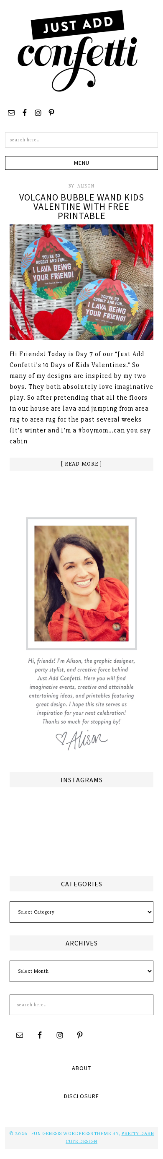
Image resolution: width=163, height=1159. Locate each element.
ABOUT (81, 1068)
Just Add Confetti (78, 50)
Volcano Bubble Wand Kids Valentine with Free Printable (81, 206)
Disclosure (81, 1096)
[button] (81, 163)
